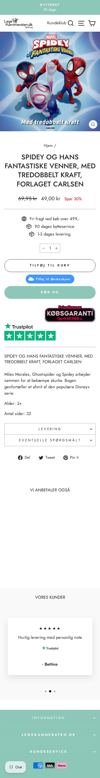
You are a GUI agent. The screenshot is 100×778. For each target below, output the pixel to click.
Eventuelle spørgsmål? (50, 440)
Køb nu (50, 292)
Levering (50, 429)
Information (48, 717)
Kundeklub (56, 23)
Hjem (48, 145)
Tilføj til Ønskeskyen (53, 279)
